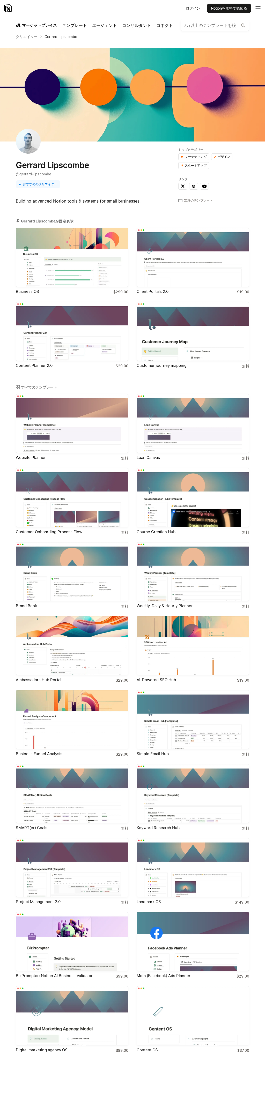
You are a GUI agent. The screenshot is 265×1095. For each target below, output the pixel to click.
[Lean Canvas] (193, 423)
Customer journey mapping (162, 365)
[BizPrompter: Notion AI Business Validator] (72, 941)
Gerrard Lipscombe (61, 36)
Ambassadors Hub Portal (38, 679)
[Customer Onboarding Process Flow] (72, 497)
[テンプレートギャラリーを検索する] (243, 25)
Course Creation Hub (156, 531)
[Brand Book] (72, 571)
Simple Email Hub (153, 753)
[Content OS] (193, 1015)
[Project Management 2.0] (72, 867)
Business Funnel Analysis (39, 753)
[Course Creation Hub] (193, 497)
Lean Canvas (148, 457)
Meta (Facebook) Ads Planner (163, 975)
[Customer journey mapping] (193, 331)
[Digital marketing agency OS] (72, 1015)
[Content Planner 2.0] (72, 331)
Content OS (147, 1049)
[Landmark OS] (193, 867)
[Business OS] (72, 257)
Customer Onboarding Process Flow (49, 531)
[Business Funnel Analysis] (72, 719)
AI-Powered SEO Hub (156, 679)
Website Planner (31, 457)
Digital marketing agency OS (42, 1049)
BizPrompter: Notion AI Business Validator (54, 975)
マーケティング (196, 157)
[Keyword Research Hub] (193, 793)
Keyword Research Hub (158, 827)
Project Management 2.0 (38, 901)
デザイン (224, 157)
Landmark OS (149, 901)
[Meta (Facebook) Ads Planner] (193, 941)
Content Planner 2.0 (34, 365)
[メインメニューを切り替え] (258, 8)
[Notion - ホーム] (8, 8)
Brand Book (26, 605)
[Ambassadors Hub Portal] (72, 645)
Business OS (27, 291)
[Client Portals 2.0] (193, 257)
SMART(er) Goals (31, 827)
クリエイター (27, 36)
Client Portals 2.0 (152, 291)
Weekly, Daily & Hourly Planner (165, 605)
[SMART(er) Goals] (72, 793)
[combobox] (215, 25)
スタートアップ (196, 165)
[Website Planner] (72, 423)
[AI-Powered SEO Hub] (193, 645)
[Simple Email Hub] (193, 719)
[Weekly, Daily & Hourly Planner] (193, 571)
